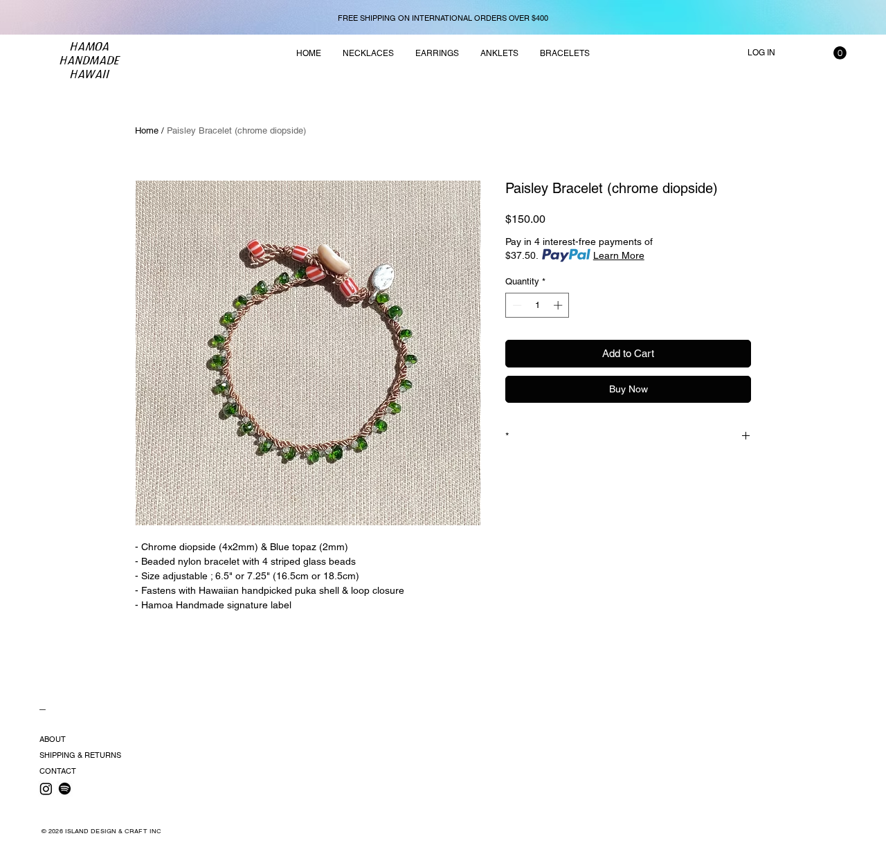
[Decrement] (515, 305)
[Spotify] (65, 789)
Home (147, 130)
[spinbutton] (537, 305)
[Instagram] (46, 789)
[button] (840, 53)
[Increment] (559, 305)
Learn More (618, 255)
